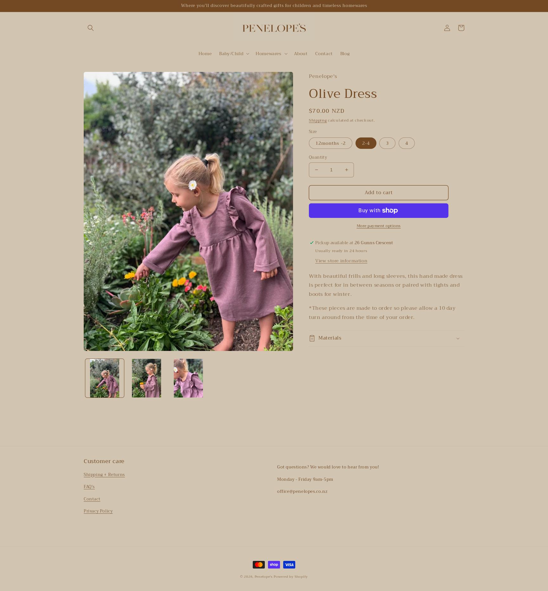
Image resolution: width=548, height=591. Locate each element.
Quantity (318, 157)
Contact (92, 499)
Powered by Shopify (291, 576)
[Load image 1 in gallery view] (104, 378)
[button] (91, 28)
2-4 (366, 143)
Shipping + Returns (104, 474)
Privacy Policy (98, 511)
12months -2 (331, 143)
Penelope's (264, 576)
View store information (341, 260)
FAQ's (89, 486)
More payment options (379, 226)
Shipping (318, 120)
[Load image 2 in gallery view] (146, 378)
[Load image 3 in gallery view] (188, 378)
